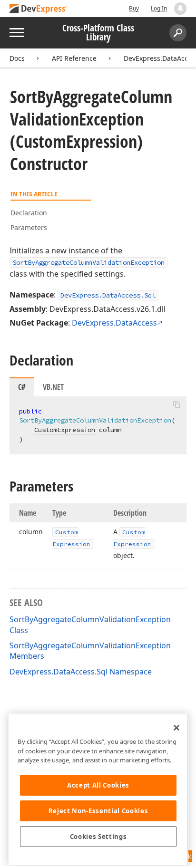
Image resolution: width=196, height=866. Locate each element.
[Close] (176, 727)
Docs (17, 58)
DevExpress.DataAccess (114, 323)
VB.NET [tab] (53, 387)
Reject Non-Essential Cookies (98, 811)
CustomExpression (64, 429)
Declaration (28, 212)
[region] (98, 789)
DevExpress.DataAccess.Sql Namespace (81, 671)
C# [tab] (22, 387)
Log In (159, 8)
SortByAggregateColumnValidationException (88, 262)
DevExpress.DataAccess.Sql (108, 295)
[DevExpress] (39, 9)
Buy (134, 8)
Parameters (28, 227)
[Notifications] (180, 8)
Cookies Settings (98, 836)
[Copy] (176, 404)
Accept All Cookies (98, 785)
